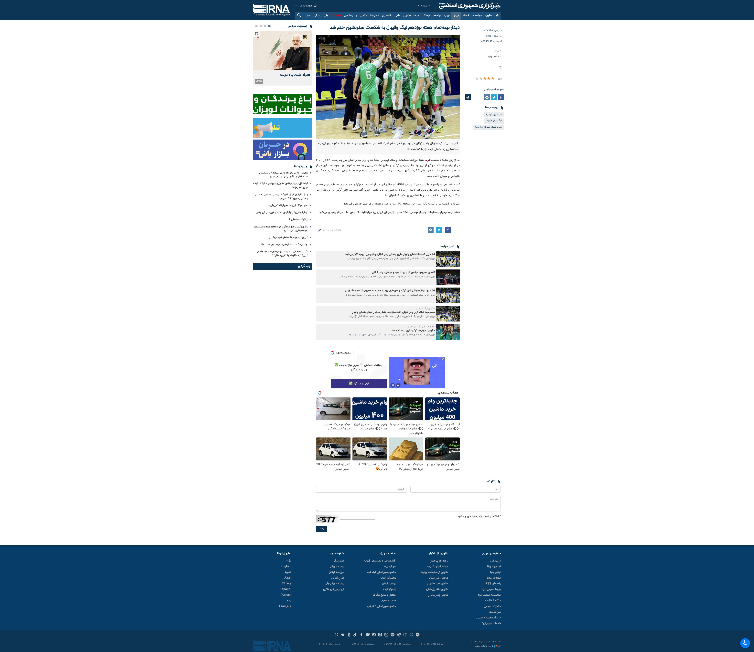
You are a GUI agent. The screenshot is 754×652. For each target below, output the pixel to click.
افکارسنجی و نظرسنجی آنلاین (380, 561)
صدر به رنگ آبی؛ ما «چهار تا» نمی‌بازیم (288, 205)
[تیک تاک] (355, 635)
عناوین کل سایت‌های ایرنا (434, 572)
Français (285, 606)
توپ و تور (492, 56)
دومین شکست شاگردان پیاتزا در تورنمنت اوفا (284, 245)
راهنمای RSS (493, 583)
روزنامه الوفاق (336, 572)
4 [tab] (256, 26)
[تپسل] (332, 353)
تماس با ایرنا (494, 566)
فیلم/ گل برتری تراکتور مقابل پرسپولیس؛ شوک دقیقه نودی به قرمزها (280, 186)
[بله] (392, 635)
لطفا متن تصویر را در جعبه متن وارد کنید (479, 516)
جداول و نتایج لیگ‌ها (384, 595)
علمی (397, 15)
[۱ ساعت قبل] (282, 50)
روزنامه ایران (337, 566)
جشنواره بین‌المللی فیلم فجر (381, 572)
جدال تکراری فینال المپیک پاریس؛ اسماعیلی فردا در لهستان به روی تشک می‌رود (281, 197)
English (286, 566)
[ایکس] (411, 635)
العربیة (288, 572)
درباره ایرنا (495, 561)
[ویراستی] (367, 635)
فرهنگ (427, 15)
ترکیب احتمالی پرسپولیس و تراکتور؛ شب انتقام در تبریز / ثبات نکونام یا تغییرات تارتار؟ (282, 254)
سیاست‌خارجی (411, 15)
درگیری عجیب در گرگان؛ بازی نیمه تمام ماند (413, 331)
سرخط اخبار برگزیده (437, 566)
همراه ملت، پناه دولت (295, 75)
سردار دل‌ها (389, 566)
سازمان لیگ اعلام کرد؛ (425, 308)
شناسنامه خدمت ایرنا (489, 595)
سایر (308, 15)
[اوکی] (348, 635)
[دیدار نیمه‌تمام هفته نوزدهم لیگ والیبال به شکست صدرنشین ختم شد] (388, 87)
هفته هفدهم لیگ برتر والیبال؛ (421, 327)
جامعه (437, 15)
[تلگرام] (417, 635)
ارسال (321, 529)
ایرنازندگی (338, 561)
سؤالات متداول (493, 578)
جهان (446, 15)
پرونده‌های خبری (438, 561)
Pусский (286, 595)
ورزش (456, 15)
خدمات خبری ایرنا (491, 623)
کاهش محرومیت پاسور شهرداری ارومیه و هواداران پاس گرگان (403, 273)
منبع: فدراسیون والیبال (494, 89)
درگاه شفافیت (493, 600)
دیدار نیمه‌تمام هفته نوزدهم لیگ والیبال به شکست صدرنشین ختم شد (395, 28)
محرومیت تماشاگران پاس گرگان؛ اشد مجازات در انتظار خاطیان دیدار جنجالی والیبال (393, 312)
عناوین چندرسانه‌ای (437, 595)
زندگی (316, 15)
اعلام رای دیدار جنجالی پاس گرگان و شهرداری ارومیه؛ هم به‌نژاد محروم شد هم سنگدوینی (390, 291)
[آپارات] (399, 635)
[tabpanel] (282, 58)
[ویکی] (342, 635)
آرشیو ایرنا (495, 572)
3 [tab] (261, 26)
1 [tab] (269, 26)
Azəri (287, 578)
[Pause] (392, 385)
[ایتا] (380, 635)
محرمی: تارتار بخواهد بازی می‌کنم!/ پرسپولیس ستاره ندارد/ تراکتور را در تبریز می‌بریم (283, 175)
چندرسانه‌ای (350, 15)
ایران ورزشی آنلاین (333, 589)
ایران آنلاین (337, 578)
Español (285, 589)
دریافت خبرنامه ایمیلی (488, 617)
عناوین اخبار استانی (437, 578)
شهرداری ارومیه (494, 115)
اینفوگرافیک (389, 589)
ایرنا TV (334, 15)
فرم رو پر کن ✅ (359, 383)
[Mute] (398, 385)
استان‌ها (374, 15)
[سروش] (374, 635)
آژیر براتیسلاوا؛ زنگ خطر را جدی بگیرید (288, 238)
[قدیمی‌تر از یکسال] (448, 259)
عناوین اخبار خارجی (437, 583)
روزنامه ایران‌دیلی (334, 583)
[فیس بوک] (361, 635)
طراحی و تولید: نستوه (484, 646)
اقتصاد (466, 15)
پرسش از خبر (389, 583)
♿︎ (745, 642)
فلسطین (386, 15)
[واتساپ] (336, 635)
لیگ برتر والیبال (494, 121)
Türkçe (286, 583)
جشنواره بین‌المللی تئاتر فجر (381, 606)
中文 (288, 561)
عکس (363, 15)
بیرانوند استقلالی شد (297, 219)
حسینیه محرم (388, 600)
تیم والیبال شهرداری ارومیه (488, 127)
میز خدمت (495, 612)
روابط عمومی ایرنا (491, 589)
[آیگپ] (386, 635)
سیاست (477, 15)
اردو (289, 600)
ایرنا (469, 6)
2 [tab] (265, 26)
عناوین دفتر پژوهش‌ (437, 589)
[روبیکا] (405, 635)
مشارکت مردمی (492, 606)
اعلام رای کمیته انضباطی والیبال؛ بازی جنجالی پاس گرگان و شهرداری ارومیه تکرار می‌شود (390, 254)
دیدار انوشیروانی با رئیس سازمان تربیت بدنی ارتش (281, 212)
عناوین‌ (488, 15)
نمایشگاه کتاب (388, 578)
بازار (326, 15)
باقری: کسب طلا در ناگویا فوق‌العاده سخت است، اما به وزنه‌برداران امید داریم (281, 229)
